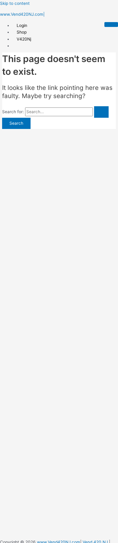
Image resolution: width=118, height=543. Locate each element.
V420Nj (24, 39)
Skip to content (15, 3)
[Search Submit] (101, 112)
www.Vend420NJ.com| (22, 14)
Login (22, 25)
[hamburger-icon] (111, 24)
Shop (22, 32)
